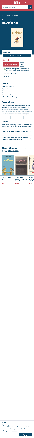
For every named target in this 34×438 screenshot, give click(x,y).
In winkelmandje (12, 64)
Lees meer (17, 118)
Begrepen (26, 435)
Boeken (8, 15)
